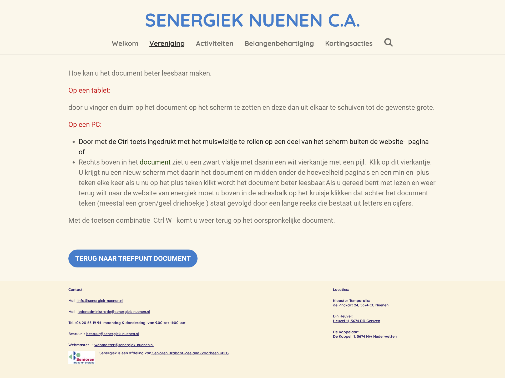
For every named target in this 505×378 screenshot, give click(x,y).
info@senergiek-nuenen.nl (100, 300)
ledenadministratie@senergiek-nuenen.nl (114, 311)
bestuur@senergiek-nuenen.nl (112, 333)
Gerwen (373, 321)
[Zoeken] (388, 42)
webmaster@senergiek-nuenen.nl (124, 344)
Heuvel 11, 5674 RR (349, 321)
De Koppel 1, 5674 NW (353, 336)
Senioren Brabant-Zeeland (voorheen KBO (189, 353)
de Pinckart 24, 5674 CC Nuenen (360, 305)
